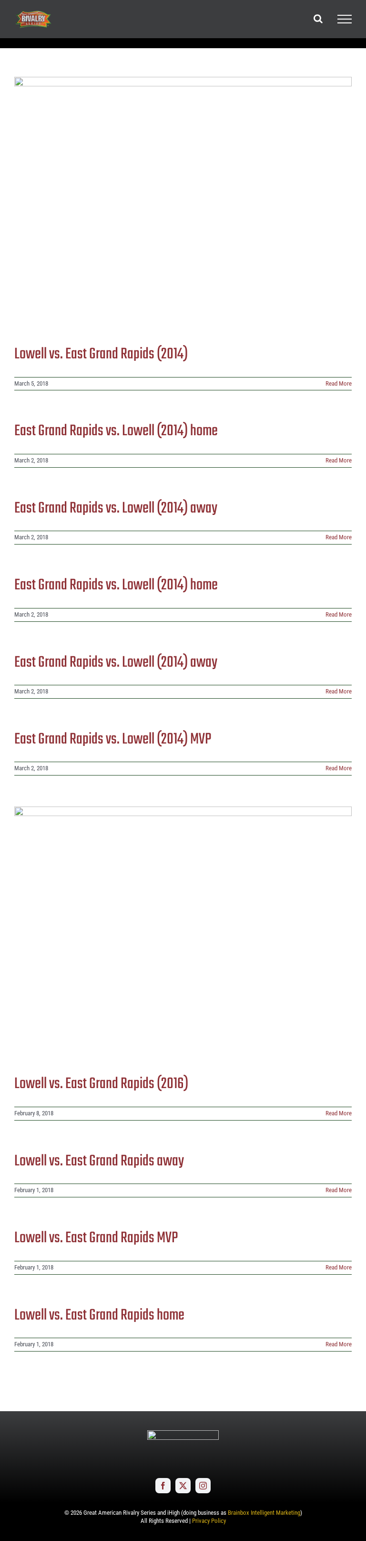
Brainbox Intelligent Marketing (264, 1512)
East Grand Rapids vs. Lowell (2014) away (115, 508)
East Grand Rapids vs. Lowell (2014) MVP (112, 739)
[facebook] (163, 1485)
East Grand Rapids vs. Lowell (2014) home (116, 431)
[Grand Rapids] (183, 203)
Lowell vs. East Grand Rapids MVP (96, 1238)
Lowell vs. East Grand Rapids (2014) (101, 354)
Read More (338, 383)
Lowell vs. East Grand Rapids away (99, 1161)
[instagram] (203, 1485)
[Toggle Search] (318, 18)
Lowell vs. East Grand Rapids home (99, 1315)
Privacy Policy (209, 1520)
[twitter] (183, 1485)
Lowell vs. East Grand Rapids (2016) (101, 1084)
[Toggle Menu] (344, 19)
